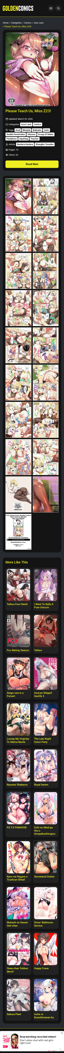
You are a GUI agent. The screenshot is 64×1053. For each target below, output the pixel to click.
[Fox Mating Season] (18, 631)
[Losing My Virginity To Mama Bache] (18, 719)
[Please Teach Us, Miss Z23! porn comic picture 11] (18, 382)
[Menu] (51, 8)
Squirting (23, 138)
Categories (16, 23)
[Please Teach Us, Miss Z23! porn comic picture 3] (18, 233)
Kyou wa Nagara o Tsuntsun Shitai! (17, 878)
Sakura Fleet (14, 1014)
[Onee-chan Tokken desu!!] (18, 949)
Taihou (38, 650)
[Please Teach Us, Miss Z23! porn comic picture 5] (18, 271)
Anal (18, 130)
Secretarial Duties (44, 876)
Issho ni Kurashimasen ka (44, 1016)
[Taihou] (45, 631)
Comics (27, 23)
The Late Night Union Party (42, 740)
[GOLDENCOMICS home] (18, 8)
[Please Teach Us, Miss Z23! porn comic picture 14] (46, 420)
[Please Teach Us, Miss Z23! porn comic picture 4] (46, 233)
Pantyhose (11, 138)
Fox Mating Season (18, 650)
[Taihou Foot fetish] (18, 585)
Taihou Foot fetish (17, 604)
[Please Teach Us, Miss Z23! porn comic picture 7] (18, 308)
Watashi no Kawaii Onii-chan (17, 924)
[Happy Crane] (45, 949)
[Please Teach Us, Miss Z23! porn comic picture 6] (46, 271)
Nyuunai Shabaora (17, 784)
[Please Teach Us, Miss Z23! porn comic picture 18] (46, 494)
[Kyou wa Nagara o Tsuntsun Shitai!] (18, 857)
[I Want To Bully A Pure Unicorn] (45, 585)
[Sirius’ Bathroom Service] (45, 903)
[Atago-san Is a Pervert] (18, 674)
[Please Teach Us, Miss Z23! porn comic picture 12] (46, 382)
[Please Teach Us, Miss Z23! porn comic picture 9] (18, 345)
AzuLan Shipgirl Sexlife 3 (43, 694)
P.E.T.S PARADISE (17, 827)
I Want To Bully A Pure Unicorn (43, 606)
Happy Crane (41, 968)
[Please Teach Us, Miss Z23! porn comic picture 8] (46, 308)
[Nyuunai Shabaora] (18, 765)
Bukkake (37, 130)
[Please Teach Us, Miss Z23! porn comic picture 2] (46, 196)
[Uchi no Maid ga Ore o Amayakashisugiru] (45, 808)
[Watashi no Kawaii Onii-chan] (18, 903)
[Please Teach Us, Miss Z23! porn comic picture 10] (46, 345)
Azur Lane (39, 23)
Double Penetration (15, 134)
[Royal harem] (45, 765)
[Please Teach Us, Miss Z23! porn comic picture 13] (18, 420)
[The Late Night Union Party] (45, 719)
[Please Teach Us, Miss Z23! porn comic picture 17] (18, 494)
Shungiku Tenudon (45, 144)
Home (6, 23)
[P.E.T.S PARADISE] (18, 808)
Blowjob (26, 130)
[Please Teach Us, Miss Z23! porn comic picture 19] (18, 532)
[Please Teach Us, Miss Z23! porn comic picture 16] (46, 457)
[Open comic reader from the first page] (32, 69)
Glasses (31, 134)
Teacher (35, 138)
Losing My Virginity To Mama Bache (18, 740)
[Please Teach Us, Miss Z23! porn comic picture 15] (18, 457)
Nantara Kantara (25, 144)
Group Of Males (45, 134)
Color (46, 130)
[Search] (58, 8)
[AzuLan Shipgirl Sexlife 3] (45, 674)
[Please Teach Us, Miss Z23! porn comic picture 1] (18, 196)
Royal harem (41, 784)
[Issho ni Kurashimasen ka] (45, 995)
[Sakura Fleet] (18, 995)
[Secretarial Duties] (45, 857)
